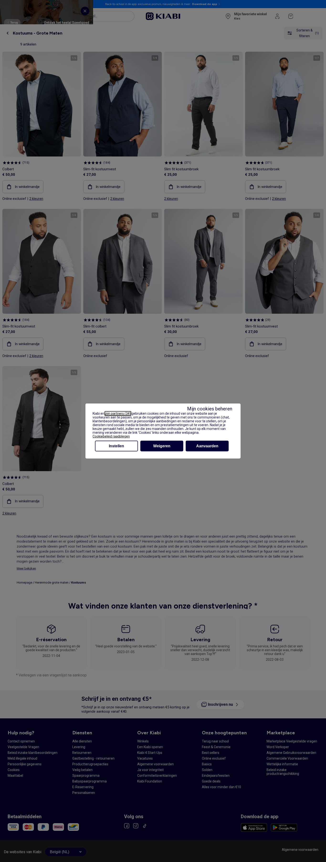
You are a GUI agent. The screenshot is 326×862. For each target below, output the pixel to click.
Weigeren (161, 446)
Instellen (116, 446)
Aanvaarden (207, 446)
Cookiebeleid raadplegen (111, 436)
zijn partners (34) (118, 413)
